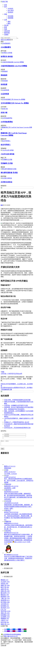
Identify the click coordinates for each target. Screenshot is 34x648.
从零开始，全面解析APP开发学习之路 (16, 405)
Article (5, 39)
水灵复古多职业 (6, 182)
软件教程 (5, 606)
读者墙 (6, 34)
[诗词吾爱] (4, 80)
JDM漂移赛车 (6, 47)
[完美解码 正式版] (6, 159)
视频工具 (5, 585)
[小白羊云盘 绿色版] (7, 150)
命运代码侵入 (6, 145)
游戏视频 (10, 18)
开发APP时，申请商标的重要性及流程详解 (17, 400)
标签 (5, 27)
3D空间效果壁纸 (7, 122)
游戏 (5, 14)
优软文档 (7, 31)
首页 (5, 5)
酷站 (9, 23)
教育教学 (5, 596)
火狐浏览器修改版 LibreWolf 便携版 (14, 66)
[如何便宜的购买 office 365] (17, 188)
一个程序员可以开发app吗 (14, 373)
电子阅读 (5, 602)
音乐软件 (5, 607)
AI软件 (4, 620)
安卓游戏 (10, 16)
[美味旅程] (4, 71)
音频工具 (5, 624)
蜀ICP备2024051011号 (11, 636)
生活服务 (5, 616)
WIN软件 (10, 8)
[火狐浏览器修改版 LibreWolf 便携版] (12, 62)
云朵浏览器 (5, 94)
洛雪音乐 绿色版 (7, 56)
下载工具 (5, 598)
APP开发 (3, 373)
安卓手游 (5, 611)
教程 (9, 21)
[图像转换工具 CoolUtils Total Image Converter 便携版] (17, 129)
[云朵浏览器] (5, 90)
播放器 (4, 580)
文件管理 (5, 604)
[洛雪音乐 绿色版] (6, 52)
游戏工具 (5, 591)
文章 (5, 19)
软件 (5, 6)
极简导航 (7, 32)
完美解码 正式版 (7, 163)
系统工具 (5, 613)
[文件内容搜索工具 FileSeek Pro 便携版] (13, 99)
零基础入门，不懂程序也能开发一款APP (16, 422)
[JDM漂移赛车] (5, 43)
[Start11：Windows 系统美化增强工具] (17, 391)
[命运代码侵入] (5, 141)
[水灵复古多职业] (6, 178)
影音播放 (5, 615)
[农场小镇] (4, 108)
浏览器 (4, 583)
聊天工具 (5, 587)
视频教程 (5, 618)
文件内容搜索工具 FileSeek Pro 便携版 (15, 103)
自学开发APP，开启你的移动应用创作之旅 (17, 427)
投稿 (5, 29)
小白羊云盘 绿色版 (7, 154)
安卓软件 (10, 12)
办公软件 (5, 581)
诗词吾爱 (4, 84)
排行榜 (6, 25)
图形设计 (5, 594)
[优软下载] (4, 1)
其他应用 (5, 600)
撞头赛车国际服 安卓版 (9, 173)
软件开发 (5, 622)
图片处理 (5, 593)
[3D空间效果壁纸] (6, 118)
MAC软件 (11, 10)
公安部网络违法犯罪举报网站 (12, 634)
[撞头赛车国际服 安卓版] (8, 169)
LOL (3, 609)
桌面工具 (5, 589)
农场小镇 (4, 112)
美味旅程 (4, 75)
